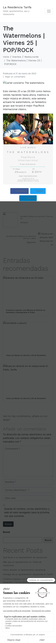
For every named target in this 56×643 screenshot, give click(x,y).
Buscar (6, 532)
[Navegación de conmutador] (49, 11)
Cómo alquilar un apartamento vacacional (24, 570)
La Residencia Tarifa (17, 7)
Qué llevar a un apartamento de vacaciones (25, 557)
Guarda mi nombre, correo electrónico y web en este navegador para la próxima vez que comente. (27, 512)
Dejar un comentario (15, 76)
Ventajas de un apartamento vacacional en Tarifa (28, 574)
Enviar (8, 524)
